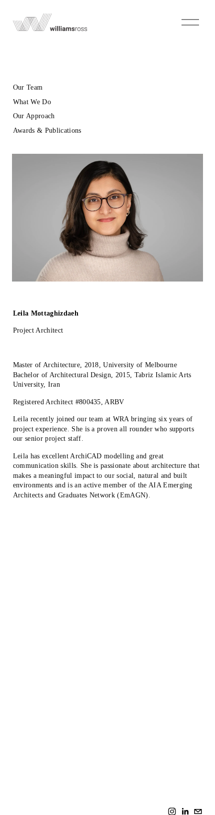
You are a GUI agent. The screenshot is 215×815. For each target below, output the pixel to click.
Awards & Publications (47, 130)
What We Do (32, 102)
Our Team (28, 87)
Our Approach (34, 116)
